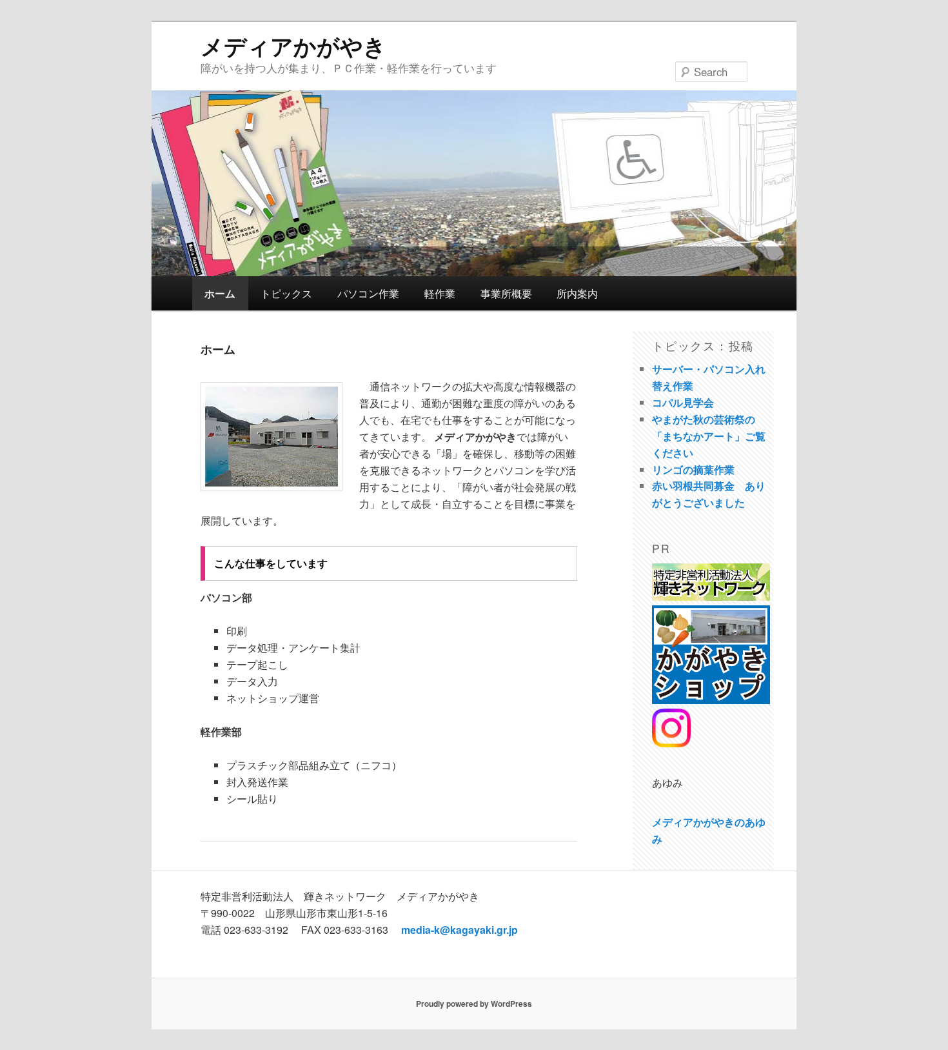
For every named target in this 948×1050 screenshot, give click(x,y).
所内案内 (577, 293)
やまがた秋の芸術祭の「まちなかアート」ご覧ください (708, 436)
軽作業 (439, 293)
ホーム (219, 293)
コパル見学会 (683, 402)
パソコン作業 (368, 293)
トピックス (286, 293)
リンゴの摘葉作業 (693, 469)
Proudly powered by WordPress (474, 1003)
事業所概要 (506, 293)
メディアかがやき (293, 46)
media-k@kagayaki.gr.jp (459, 929)
